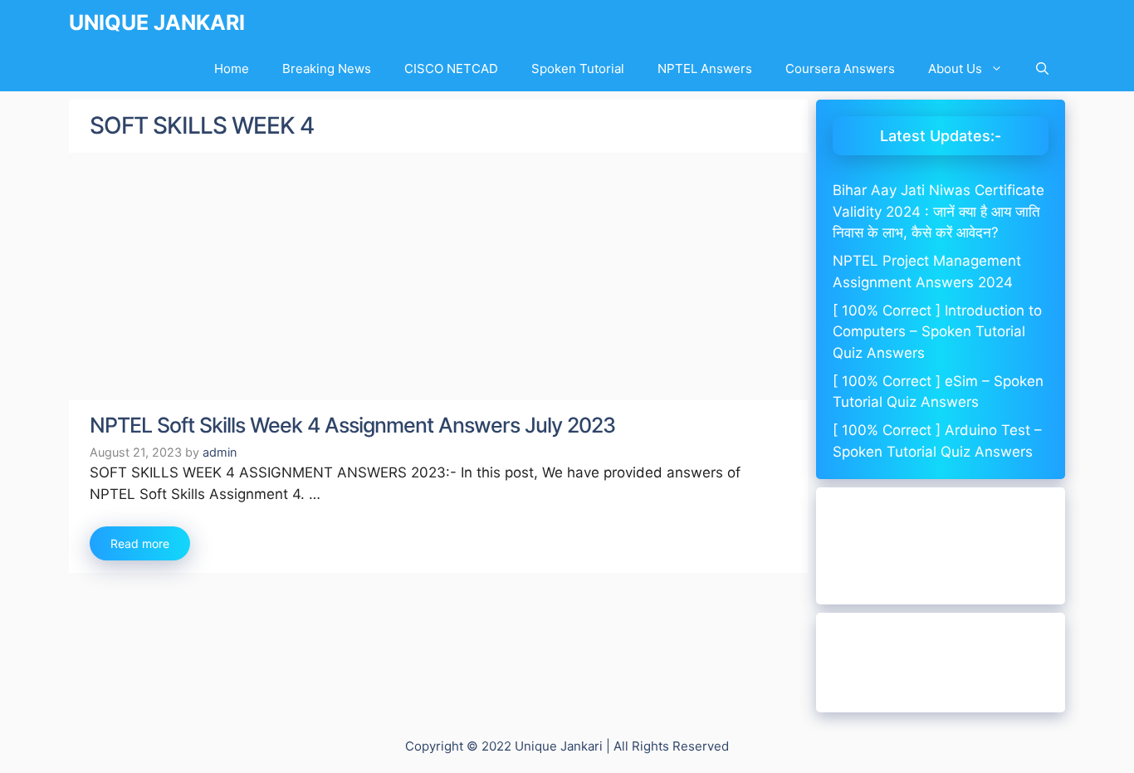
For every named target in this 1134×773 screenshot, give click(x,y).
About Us (955, 68)
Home (231, 68)
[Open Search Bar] (1042, 68)
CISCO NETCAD (451, 68)
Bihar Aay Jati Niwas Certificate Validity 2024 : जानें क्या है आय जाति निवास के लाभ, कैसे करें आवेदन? (938, 211)
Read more (139, 543)
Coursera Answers (840, 68)
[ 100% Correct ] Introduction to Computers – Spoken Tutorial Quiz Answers (937, 331)
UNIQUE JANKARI (157, 22)
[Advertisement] (438, 277)
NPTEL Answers (704, 68)
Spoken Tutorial (577, 68)
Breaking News (326, 68)
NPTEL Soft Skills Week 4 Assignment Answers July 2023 (352, 425)
